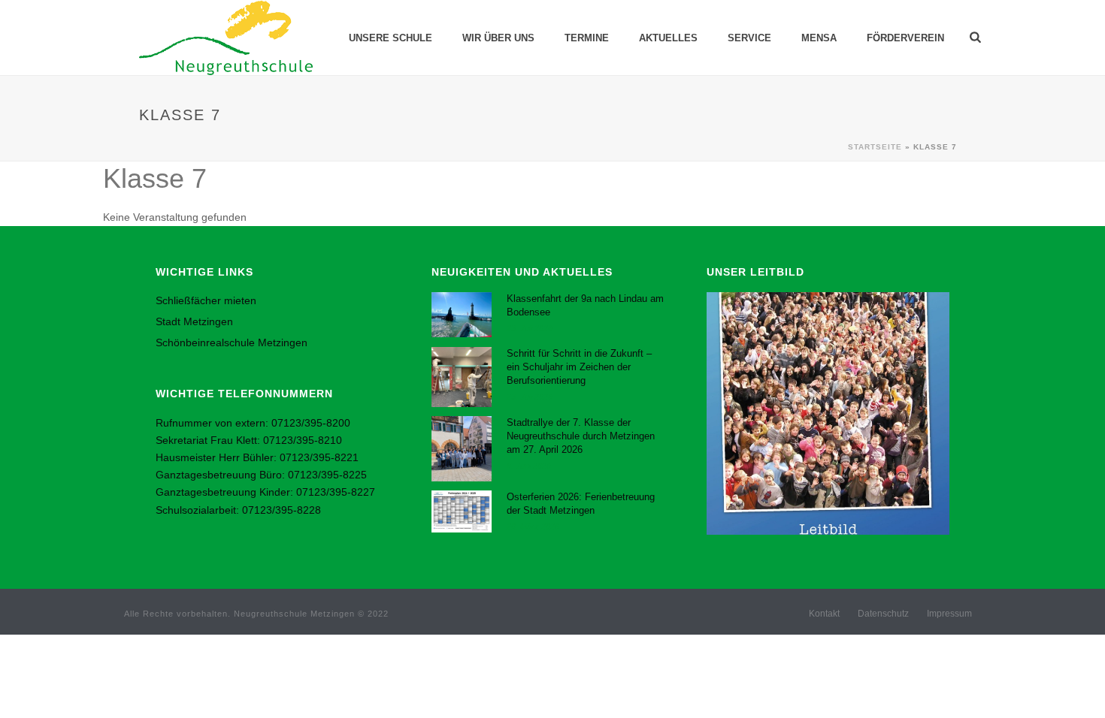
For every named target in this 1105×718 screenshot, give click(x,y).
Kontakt (824, 613)
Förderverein (905, 38)
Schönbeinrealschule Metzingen (231, 342)
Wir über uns (498, 38)
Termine (587, 38)
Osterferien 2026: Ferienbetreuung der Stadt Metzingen (581, 503)
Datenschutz (883, 613)
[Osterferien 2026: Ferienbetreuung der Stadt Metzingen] (461, 511)
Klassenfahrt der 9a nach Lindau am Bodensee (585, 305)
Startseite (875, 147)
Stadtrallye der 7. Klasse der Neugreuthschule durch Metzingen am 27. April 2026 (581, 436)
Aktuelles (668, 38)
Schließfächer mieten (206, 300)
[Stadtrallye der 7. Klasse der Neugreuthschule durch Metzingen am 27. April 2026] (461, 448)
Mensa (819, 38)
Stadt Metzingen (194, 321)
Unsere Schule (390, 38)
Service (749, 38)
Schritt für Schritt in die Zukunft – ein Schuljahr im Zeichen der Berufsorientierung (579, 367)
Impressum (949, 613)
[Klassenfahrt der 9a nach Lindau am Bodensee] (461, 314)
